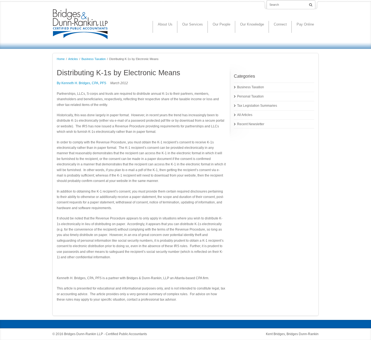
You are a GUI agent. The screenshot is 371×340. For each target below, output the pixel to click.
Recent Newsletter (250, 124)
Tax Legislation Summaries (257, 106)
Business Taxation (93, 59)
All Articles (244, 115)
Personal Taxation (250, 96)
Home (61, 59)
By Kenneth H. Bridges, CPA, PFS (81, 83)
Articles (73, 59)
